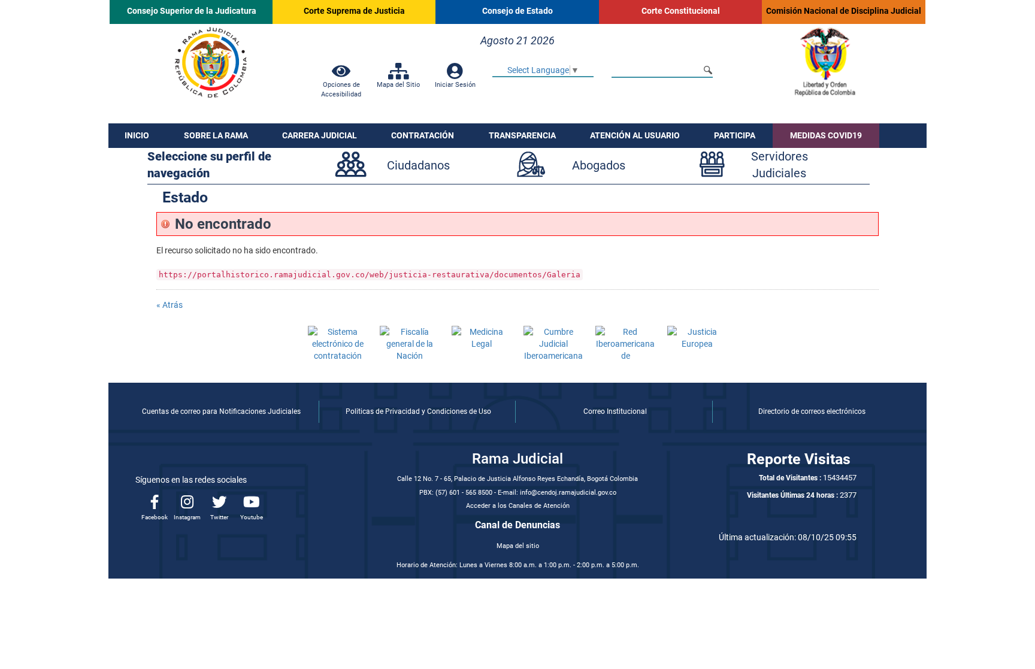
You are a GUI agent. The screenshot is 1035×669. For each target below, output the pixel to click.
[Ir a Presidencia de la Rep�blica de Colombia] (824, 61)
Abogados (598, 165)
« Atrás (169, 305)
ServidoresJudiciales (779, 165)
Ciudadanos (418, 165)
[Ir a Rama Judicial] (211, 61)
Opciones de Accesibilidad (341, 89)
